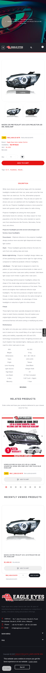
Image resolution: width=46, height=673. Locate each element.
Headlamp (13, 170)
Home (15, 19)
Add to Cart (23, 163)
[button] (4, 436)
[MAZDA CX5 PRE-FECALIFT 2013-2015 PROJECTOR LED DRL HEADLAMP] (13, 111)
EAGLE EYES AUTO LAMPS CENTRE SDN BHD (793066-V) (27, 655)
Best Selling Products (26, 19)
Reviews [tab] (23, 387)
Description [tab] (23, 183)
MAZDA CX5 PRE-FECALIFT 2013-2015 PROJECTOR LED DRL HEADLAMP (22, 555)
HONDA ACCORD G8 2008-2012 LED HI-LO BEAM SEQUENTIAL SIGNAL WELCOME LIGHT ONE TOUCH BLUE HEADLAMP (22, 466)
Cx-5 (7, 170)
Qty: (3, 157)
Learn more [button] (33, 662)
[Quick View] (4, 425)
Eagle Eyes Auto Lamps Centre (17, 142)
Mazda (20, 170)
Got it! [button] (22, 667)
